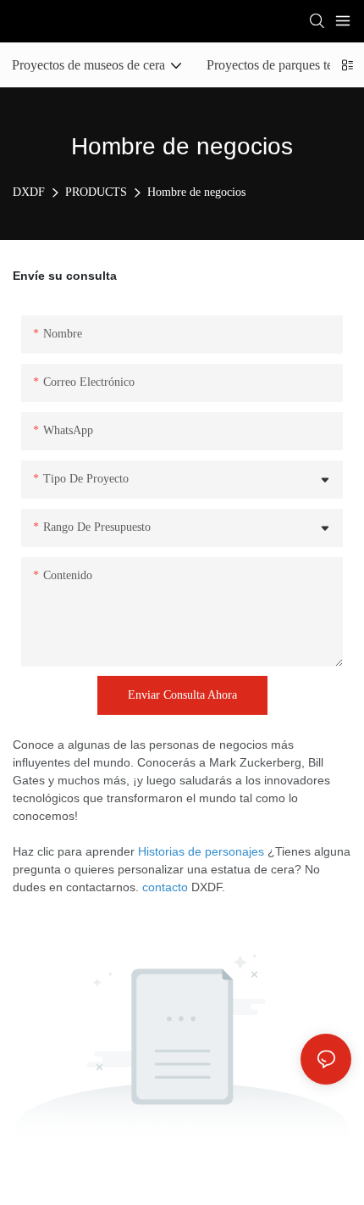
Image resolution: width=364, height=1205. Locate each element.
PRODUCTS (96, 192)
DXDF (29, 192)
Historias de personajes (201, 851)
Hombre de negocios (196, 192)
